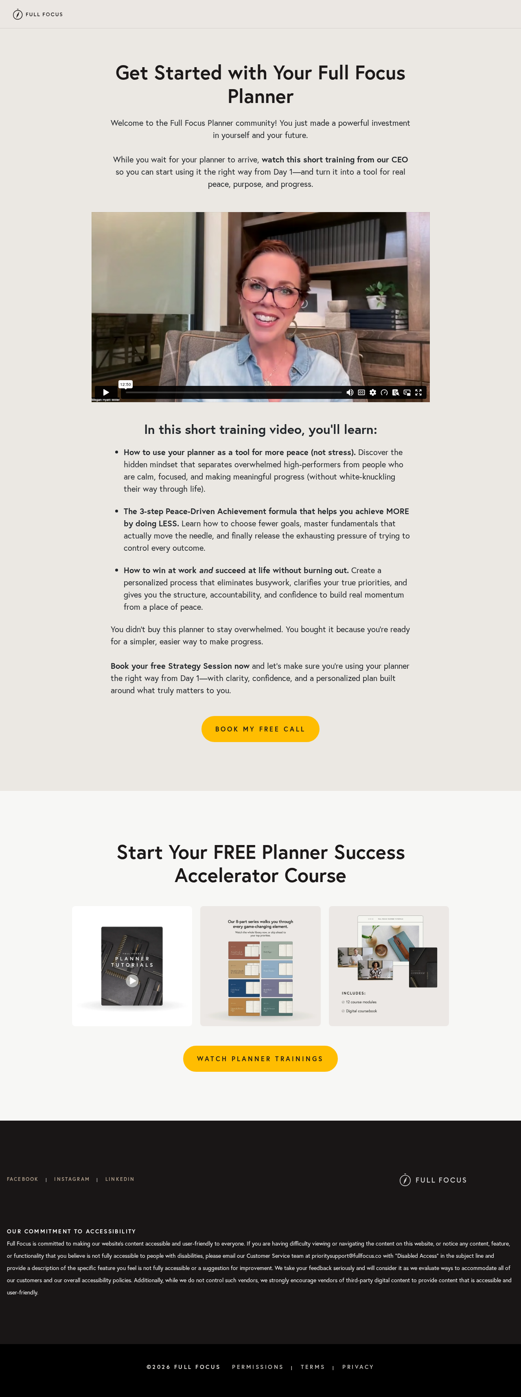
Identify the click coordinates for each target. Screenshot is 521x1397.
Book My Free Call (260, 729)
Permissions (258, 1367)
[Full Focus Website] (433, 1179)
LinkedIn (120, 1179)
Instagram (72, 1179)
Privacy (358, 1367)
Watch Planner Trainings (260, 1058)
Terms (313, 1367)
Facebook (23, 1179)
